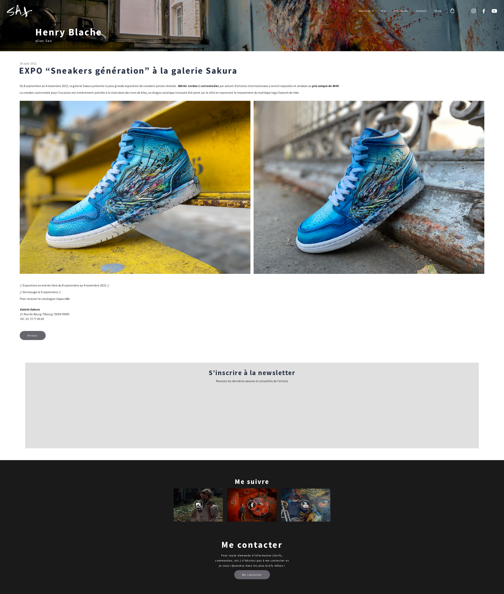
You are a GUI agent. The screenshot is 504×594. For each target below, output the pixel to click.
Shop (438, 11)
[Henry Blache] (19, 11)
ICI (67, 299)
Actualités (401, 11)
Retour (33, 335)
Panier (452, 10)
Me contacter (252, 574)
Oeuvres (365, 11)
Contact (421, 11)
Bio (383, 11)
